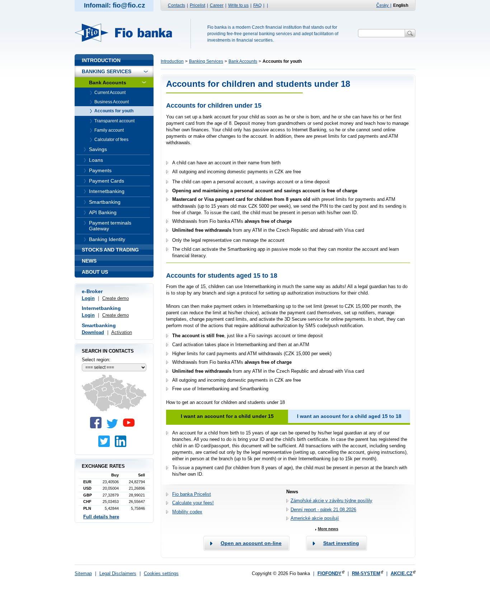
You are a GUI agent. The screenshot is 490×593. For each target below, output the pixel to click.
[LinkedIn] (122, 445)
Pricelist (197, 5)
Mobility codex (187, 511)
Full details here (101, 516)
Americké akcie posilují (315, 518)
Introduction (172, 61)
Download (93, 332)
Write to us (238, 5)
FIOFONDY (329, 573)
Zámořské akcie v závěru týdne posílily (331, 500)
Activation (121, 332)
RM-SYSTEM (366, 573)
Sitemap (83, 573)
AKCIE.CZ (402, 573)
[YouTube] (130, 426)
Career (216, 5)
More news (328, 529)
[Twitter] (114, 426)
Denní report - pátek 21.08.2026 (323, 509)
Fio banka (127, 32)
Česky (383, 5)
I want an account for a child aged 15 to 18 (349, 416)
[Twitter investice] (105, 445)
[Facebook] (97, 426)
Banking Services (206, 61)
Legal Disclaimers (117, 573)
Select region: (96, 359)
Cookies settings (161, 573)
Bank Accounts (242, 61)
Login (88, 298)
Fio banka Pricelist (191, 494)
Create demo (115, 298)
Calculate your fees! (193, 502)
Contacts (176, 5)
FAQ (257, 5)
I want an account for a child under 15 (227, 416)
